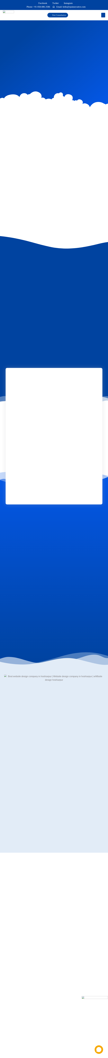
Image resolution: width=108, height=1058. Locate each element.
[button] (103, 15)
